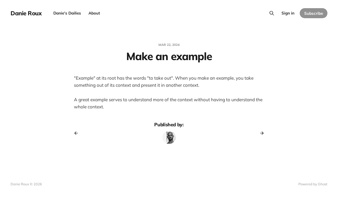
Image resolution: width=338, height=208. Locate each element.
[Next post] (260, 133)
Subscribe (313, 13)
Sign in (287, 13)
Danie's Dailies (67, 13)
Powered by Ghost (312, 184)
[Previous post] (78, 133)
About (94, 13)
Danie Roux (26, 13)
